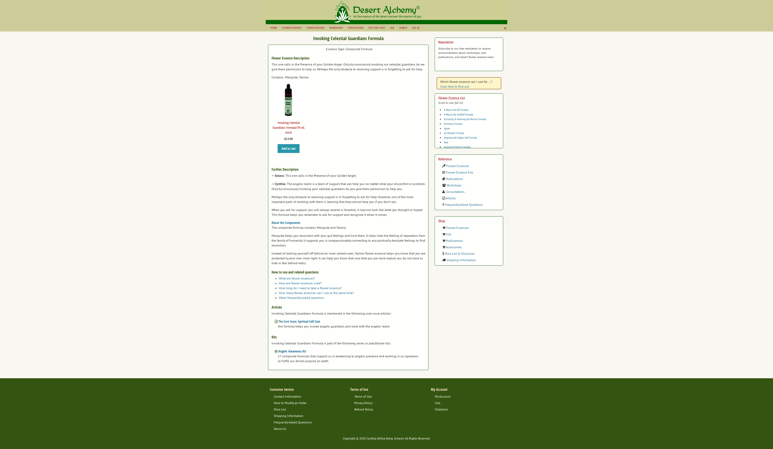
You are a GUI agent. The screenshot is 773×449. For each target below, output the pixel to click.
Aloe (446, 142)
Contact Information (287, 396)
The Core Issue (376, 28)
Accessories (454, 247)
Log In (416, 28)
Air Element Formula (454, 133)
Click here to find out (454, 86)
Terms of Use (363, 396)
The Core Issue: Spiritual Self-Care (299, 321)
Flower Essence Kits (459, 172)
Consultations (315, 28)
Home (274, 28)
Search (403, 28)
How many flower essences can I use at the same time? (316, 293)
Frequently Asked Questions (464, 205)
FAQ (392, 28)
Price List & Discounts (460, 254)
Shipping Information (461, 260)
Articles (451, 198)
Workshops (336, 28)
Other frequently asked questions (301, 298)
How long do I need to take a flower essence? (310, 288)
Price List (280, 409)
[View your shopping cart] (505, 28)
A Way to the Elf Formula (456, 110)
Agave (447, 128)
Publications (356, 28)
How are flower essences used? (300, 283)
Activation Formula (453, 124)
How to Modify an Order (290, 403)
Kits (448, 234)
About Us (280, 429)
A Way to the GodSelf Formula (458, 114)
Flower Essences (292, 28)
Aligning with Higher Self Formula (460, 137)
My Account (442, 396)
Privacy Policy (363, 403)
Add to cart (289, 148)
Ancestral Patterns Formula (457, 147)
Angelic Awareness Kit (292, 351)
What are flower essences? (297, 278)
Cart (437, 403)
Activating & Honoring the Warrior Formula (465, 119)
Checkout (441, 409)
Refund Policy (363, 409)
